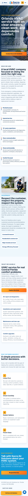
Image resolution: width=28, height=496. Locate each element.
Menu (5, 2)
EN (22, 2)
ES (25, 2)
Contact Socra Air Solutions (14, 54)
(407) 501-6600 (7, 488)
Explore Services (14, 290)
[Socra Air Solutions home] (14, 2)
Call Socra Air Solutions (11, 493)
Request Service (14, 472)
